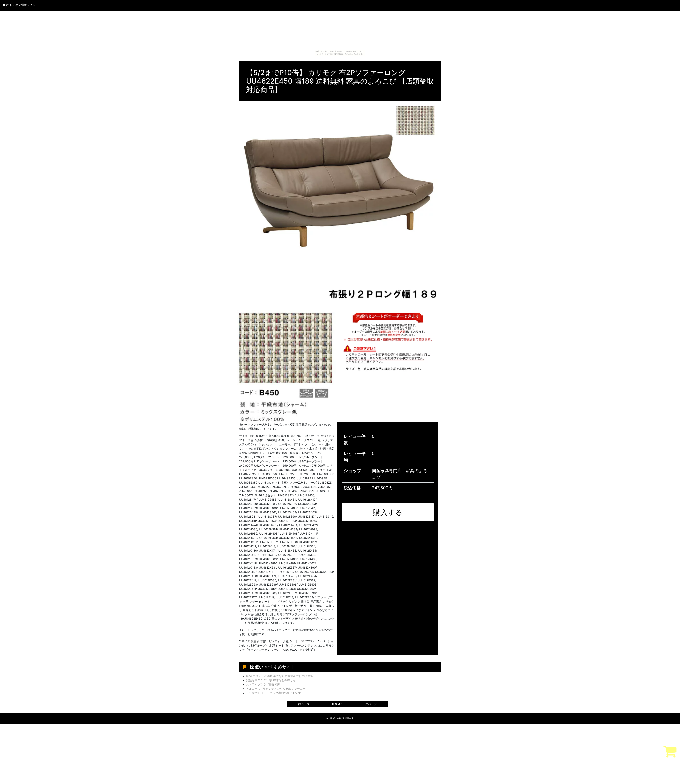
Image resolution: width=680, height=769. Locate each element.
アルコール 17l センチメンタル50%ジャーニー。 (277, 688)
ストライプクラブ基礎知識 (263, 684)
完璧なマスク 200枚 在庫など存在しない (272, 680)
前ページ (303, 704)
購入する (388, 512)
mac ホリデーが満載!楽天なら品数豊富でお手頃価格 (279, 676)
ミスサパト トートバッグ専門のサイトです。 (275, 693)
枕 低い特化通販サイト (20, 5)
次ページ (371, 704)
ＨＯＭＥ (337, 704)
